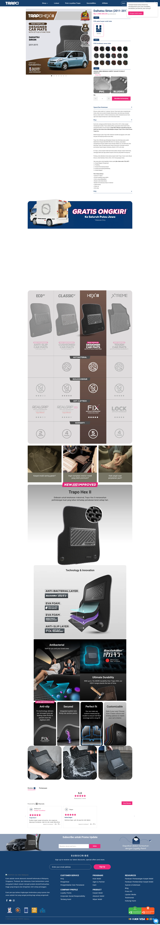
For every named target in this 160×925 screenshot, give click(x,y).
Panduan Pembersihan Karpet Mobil (139, 882)
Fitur (95, 120)
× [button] (156, 4)
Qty (94, 95)
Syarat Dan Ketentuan (101, 107)
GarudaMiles (91, 3)
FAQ (95, 191)
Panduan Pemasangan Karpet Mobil (139, 879)
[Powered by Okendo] (36, 804)
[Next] (88, 42)
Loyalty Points (65, 893)
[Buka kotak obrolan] (156, 921)
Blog (127, 888)
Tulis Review (127, 803)
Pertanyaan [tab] (43, 788)
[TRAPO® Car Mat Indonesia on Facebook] (7, 900)
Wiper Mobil (97, 899)
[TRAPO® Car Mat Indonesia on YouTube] (10, 900)
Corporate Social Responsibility (72, 896)
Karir (94, 885)
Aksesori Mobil (98, 896)
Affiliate (105, 3)
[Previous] (29, 42)
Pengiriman (64, 882)
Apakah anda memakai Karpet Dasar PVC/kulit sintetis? (109, 72)
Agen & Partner (99, 882)
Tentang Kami (65, 899)
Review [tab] (31, 788)
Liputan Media (130, 894)
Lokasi (56, 3)
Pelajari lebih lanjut (136, 13)
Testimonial (129, 898)
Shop (44, 3)
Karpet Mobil (98, 893)
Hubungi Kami (130, 901)
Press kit (128, 891)
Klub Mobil (97, 879)
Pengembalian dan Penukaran (72, 885)
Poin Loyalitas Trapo (73, 3)
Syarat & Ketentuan (132, 885)
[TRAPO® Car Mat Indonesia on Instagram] (13, 900)
